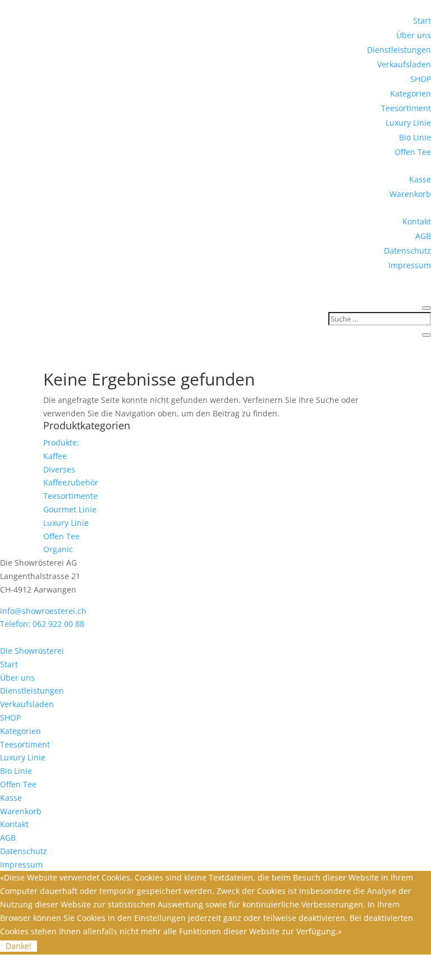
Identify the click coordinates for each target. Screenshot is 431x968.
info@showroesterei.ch (43, 610)
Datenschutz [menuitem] (23, 851)
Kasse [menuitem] (11, 797)
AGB (423, 236)
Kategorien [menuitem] (20, 731)
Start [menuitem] (9, 664)
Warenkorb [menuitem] (21, 811)
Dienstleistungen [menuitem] (32, 690)
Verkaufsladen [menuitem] (27, 704)
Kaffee (55, 456)
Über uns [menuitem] (17, 677)
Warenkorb (410, 194)
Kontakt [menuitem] (14, 824)
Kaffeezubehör (70, 482)
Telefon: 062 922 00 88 (42, 623)
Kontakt (416, 221)
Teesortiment (406, 108)
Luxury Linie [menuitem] (22, 757)
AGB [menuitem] (8, 837)
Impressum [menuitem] (21, 864)
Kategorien (410, 93)
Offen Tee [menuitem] (18, 784)
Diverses (59, 469)
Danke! (18, 946)
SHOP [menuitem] (10, 717)
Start (422, 20)
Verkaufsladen (404, 64)
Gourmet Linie (70, 509)
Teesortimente (70, 495)
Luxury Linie (408, 122)
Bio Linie (415, 137)
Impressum (409, 265)
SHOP (420, 79)
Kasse (420, 179)
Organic (58, 549)
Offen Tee (413, 151)
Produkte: (61, 442)
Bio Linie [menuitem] (16, 770)
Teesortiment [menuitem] (25, 744)
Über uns (413, 35)
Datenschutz (407, 250)
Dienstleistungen (399, 49)
